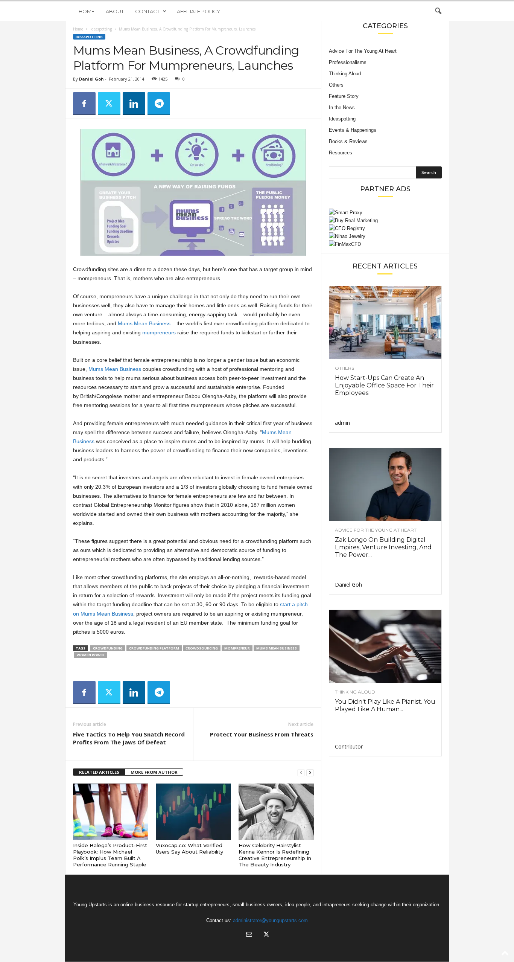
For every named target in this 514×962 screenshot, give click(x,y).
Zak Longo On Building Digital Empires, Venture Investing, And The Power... (383, 547)
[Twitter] (109, 103)
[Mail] (249, 935)
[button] (438, 11)
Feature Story (344, 96)
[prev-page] (301, 772)
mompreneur (237, 648)
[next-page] (310, 772)
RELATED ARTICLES (99, 772)
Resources (340, 153)
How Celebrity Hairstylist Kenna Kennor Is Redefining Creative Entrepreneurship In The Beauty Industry (275, 854)
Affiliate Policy (198, 11)
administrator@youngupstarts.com (270, 920)
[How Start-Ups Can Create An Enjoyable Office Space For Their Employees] (385, 322)
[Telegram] (159, 103)
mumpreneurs (159, 332)
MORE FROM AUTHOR (154, 772)
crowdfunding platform (154, 648)
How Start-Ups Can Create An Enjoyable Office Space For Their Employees (384, 385)
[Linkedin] (134, 103)
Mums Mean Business (144, 323)
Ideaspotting (101, 29)
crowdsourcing (202, 648)
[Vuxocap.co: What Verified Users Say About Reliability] (193, 812)
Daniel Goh (91, 79)
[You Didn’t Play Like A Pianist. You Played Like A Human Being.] (385, 646)
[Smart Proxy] (385, 212)
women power (91, 655)
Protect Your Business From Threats (261, 734)
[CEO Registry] (385, 228)
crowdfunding (108, 648)
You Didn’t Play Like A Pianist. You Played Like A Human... (385, 705)
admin (342, 422)
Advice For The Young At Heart (363, 51)
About (115, 11)
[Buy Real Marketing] (385, 220)
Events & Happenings (352, 130)
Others (336, 85)
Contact (147, 11)
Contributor (349, 746)
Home (86, 11)
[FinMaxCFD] (385, 244)
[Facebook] (84, 103)
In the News (342, 107)
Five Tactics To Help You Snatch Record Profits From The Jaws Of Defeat (129, 738)
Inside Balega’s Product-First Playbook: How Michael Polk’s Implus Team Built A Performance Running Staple (110, 854)
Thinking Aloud (345, 73)
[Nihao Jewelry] (385, 236)
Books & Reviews (348, 141)
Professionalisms (347, 62)
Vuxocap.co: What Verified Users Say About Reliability (189, 848)
